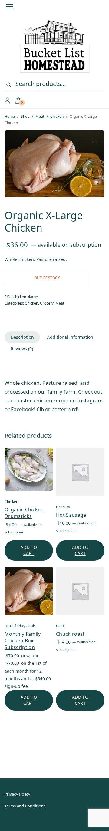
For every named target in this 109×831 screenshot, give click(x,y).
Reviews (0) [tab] (22, 348)
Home (10, 116)
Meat (39, 116)
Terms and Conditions (25, 806)
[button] (94, 140)
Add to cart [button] (29, 550)
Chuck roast (70, 634)
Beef (60, 625)
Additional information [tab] (70, 337)
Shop (25, 116)
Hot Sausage (71, 515)
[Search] (9, 85)
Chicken (57, 116)
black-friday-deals (20, 625)
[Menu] (11, 6)
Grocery (47, 303)
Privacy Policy (17, 794)
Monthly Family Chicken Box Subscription (23, 641)
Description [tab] (22, 337)
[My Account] (7, 100)
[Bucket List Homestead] (54, 46)
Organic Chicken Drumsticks (24, 512)
